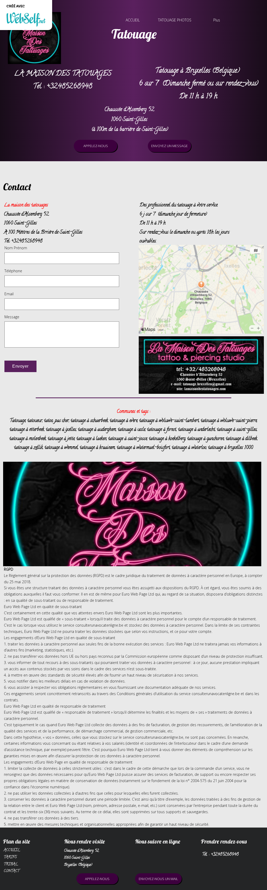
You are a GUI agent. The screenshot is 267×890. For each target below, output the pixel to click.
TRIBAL (11, 864)
